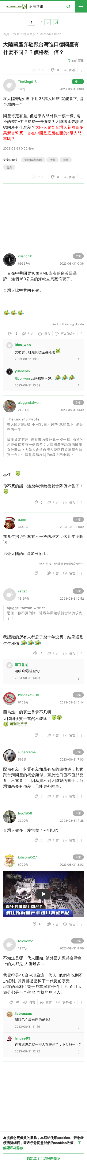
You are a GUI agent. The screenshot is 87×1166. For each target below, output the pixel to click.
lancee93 (22, 1038)
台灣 (52, 160)
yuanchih (22, 371)
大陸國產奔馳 (33, 160)
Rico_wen (23, 345)
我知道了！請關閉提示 (43, 1158)
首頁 (6, 34)
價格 (66, 160)
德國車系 (29, 34)
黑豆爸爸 (21, 665)
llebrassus (23, 1013)
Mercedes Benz (50, 34)
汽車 (16, 34)
